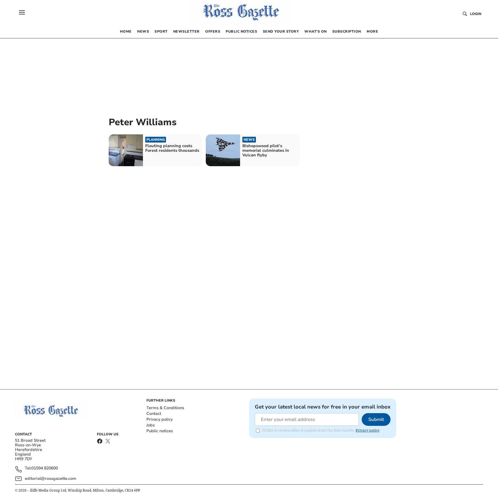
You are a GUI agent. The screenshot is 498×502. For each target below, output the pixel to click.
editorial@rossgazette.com (50, 478)
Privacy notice (367, 430)
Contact (153, 413)
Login (475, 14)
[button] (22, 12)
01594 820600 (44, 468)
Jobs (150, 425)
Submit (376, 419)
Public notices (159, 431)
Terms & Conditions (165, 408)
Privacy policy (159, 419)
